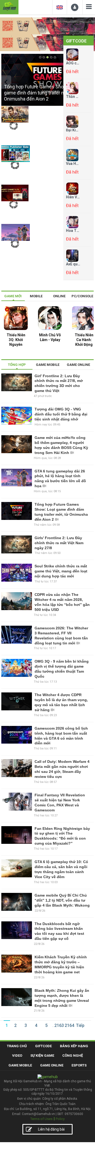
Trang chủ (17, 1046)
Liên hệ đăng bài (51, 1129)
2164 (69, 1025)
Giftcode (76, 41)
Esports (79, 1065)
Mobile (36, 296)
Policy (60, 1119)
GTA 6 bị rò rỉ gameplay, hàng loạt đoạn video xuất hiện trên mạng (14, 252)
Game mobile (47, 365)
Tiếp (80, 1025)
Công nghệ (72, 1055)
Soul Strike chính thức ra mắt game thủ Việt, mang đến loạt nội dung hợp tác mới (61, 571)
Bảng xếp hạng (74, 1046)
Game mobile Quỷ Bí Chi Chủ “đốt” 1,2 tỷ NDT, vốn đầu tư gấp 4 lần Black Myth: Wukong (62, 900)
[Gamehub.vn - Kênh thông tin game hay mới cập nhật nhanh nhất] (9, 6)
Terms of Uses (41, 1119)
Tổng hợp (17, 365)
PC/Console (82, 296)
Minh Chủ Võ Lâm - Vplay (50, 337)
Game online (78, 365)
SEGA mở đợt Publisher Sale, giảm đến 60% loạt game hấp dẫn (14, 173)
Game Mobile (20, 1065)
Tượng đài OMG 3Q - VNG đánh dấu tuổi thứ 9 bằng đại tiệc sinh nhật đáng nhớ (61, 414)
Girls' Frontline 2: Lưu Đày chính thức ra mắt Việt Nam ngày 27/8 (59, 543)
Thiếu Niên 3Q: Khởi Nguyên (16, 340)
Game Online (51, 1065)
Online (59, 296)
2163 (59, 1025)
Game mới (13, 296)
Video (17, 1055)
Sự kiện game (42, 1055)
